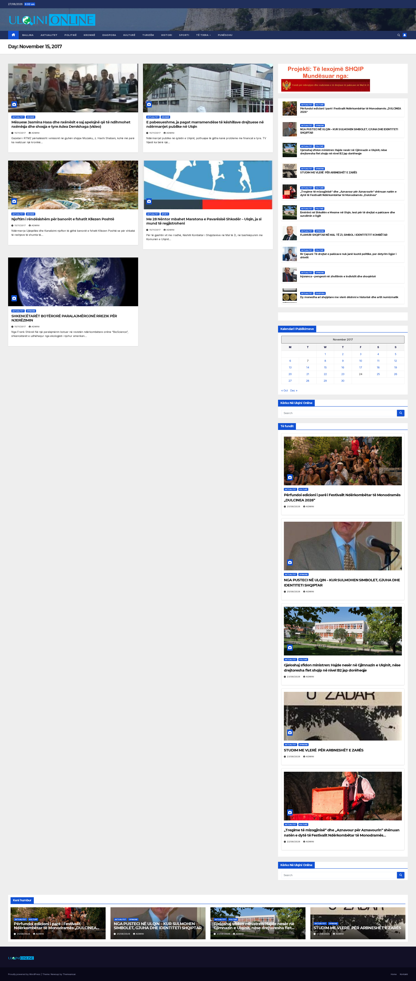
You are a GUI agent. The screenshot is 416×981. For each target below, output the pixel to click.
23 (342, 374)
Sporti (184, 35)
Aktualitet (49, 35)
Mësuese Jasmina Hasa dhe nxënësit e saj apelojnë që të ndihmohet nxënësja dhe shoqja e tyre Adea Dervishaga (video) (70, 124)
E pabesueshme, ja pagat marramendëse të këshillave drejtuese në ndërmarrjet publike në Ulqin (205, 124)
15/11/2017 (20, 133)
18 (378, 367)
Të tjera (202, 35)
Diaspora (109, 35)
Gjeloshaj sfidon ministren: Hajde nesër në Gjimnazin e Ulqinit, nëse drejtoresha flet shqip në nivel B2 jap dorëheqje (343, 152)
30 (342, 380)
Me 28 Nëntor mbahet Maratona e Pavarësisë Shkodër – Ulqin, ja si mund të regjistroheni (203, 221)
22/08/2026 (294, 841)
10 (360, 360)
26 (395, 374)
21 (307, 374)
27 (290, 380)
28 (307, 380)
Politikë (71, 35)
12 (395, 360)
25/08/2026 (294, 506)
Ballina (28, 35)
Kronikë (89, 35)
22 (325, 374)
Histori (166, 35)
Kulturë (129, 35)
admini (36, 133)
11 (378, 360)
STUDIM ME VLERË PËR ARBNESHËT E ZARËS (328, 172)
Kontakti (404, 974)
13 (290, 367)
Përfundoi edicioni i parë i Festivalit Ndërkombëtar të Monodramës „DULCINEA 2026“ (55, 927)
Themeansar (69, 974)
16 (342, 367)
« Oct (284, 390)
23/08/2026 (294, 676)
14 (307, 367)
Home (394, 974)
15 (325, 367)
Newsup (55, 974)
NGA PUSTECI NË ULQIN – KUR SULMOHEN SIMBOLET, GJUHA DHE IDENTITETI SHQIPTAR (158, 925)
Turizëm (148, 35)
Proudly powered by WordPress (24, 974)
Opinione (31, 311)
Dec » (293, 390)
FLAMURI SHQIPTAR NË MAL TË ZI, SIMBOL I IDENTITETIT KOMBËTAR (343, 234)
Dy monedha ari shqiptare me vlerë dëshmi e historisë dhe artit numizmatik (349, 297)
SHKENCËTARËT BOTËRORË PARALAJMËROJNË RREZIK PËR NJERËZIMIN (64, 318)
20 (290, 374)
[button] (398, 35)
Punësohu (225, 35)
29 (325, 380)
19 (395, 367)
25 (378, 374)
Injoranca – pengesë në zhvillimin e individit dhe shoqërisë (338, 276)
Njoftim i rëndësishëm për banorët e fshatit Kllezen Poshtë (62, 219)
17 (360, 367)
